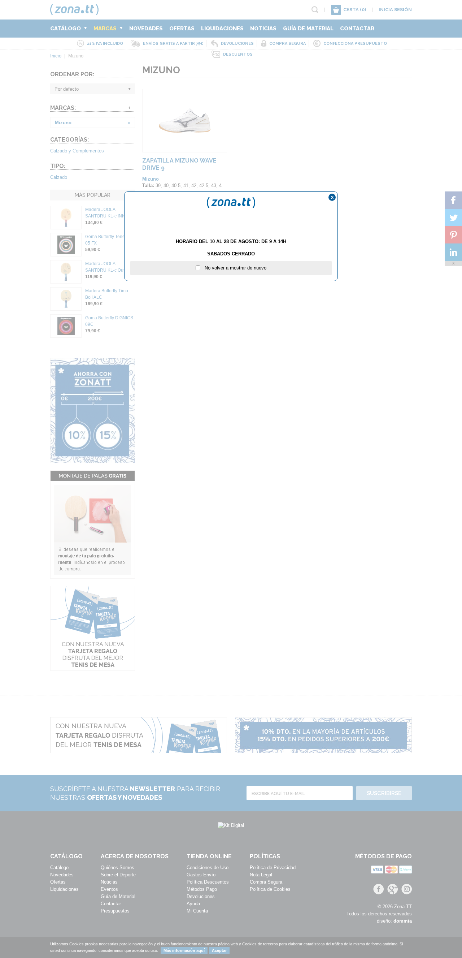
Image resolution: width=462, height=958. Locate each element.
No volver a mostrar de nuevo (233, 268)
